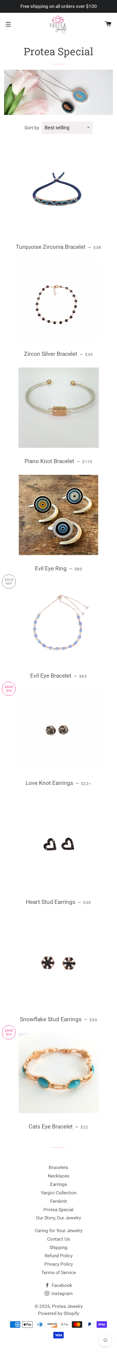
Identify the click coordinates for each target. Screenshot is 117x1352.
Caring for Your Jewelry (58, 1230)
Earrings (58, 1184)
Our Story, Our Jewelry (58, 1218)
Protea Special (58, 1209)
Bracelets (58, 1167)
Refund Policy (59, 1255)
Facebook (61, 1285)
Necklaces (58, 1176)
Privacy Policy (58, 1264)
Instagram (61, 1293)
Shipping (58, 1247)
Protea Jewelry (67, 1306)
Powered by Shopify (58, 1313)
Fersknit (58, 1201)
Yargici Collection (58, 1192)
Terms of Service (58, 1272)
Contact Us (58, 1239)
